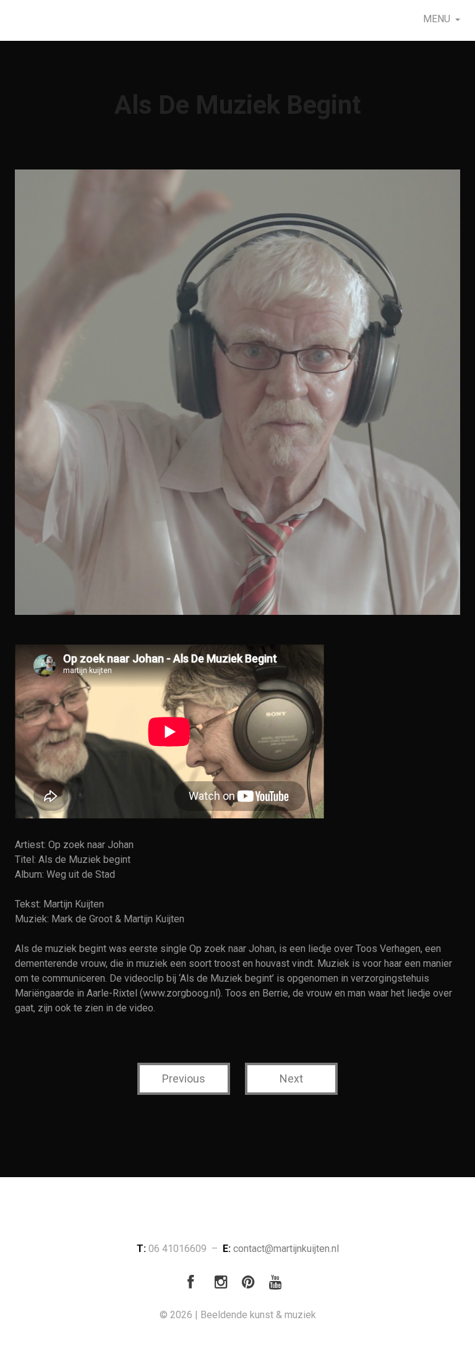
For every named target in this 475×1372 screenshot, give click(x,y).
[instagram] (224, 1284)
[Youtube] (278, 1284)
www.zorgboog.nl (180, 993)
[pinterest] (251, 1284)
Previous (183, 1078)
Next (291, 1078)
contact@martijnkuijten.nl (286, 1248)
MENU (436, 19)
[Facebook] (196, 1284)
